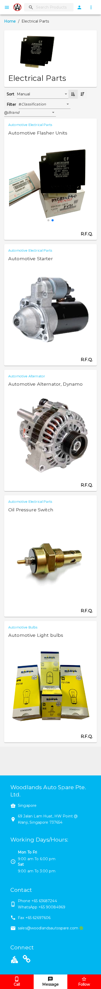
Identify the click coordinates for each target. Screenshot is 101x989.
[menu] (7, 7)
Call (17, 984)
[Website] (27, 960)
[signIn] (79, 7)
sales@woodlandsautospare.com (48, 928)
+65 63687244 (44, 901)
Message (50, 984)
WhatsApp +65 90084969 (41, 907)
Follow (84, 984)
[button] (45, 104)
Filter (11, 104)
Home (10, 21)
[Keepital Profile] (14, 959)
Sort (11, 94)
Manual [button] (23, 94)
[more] (91, 7)
